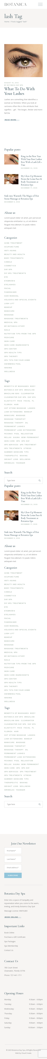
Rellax (8, 437)
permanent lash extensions (20, 430)
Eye (6, 277)
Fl (33, 401)
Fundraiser (10, 292)
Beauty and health (14, 254)
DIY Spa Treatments (15, 273)
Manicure (9, 311)
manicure (9, 415)
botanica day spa (13, 390)
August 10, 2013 (11, 83)
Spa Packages (10, 941)
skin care (9, 441)
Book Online (9, 932)
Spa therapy (11, 356)
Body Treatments (14, 258)
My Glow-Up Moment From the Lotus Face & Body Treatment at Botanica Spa (31, 180)
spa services (11, 445)
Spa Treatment (28, 445)
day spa (32, 397)
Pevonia (8, 434)
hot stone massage (15, 408)
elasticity (10, 401)
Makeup (8, 307)
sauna (16, 437)
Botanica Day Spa (15, 85)
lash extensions (13, 412)
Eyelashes (10, 285)
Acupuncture (11, 247)
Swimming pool (12, 364)
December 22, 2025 (29, 168)
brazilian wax (12, 393)
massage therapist (15, 419)
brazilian (29, 390)
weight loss (11, 459)
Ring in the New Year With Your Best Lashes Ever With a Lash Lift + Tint (31, 160)
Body (32, 386)
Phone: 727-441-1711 (13, 975)
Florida (8, 404)
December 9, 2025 (12, 202)
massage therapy (14, 423)
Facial (7, 288)
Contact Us (8, 950)
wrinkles (9, 463)
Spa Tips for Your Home (17, 360)
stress (27, 448)
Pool (16, 434)
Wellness (9, 371)
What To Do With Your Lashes (19, 91)
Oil (26, 423)
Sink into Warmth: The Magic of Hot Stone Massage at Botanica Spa (21, 197)
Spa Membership (11, 946)
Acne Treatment (13, 243)
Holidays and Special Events (20, 300)
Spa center (10, 349)
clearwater (27, 393)
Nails (7, 330)
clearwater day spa (15, 397)
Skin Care (9, 341)
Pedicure (9, 337)
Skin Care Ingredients (16, 345)
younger (20, 463)
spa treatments (13, 448)
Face (19, 401)
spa (18, 441)
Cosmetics (10, 266)
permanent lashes (14, 426)
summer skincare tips (16, 452)
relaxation (27, 434)
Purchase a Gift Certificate (14, 937)
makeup (28, 412)
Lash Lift (9, 303)
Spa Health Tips (13, 353)
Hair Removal (11, 296)
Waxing (8, 368)
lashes (31, 408)
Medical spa (10, 322)
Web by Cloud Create (23, 1053)
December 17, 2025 (29, 188)
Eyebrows (9, 281)
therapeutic (11, 456)
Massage (9, 315)
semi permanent (30, 437)
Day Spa (8, 269)
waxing (24, 456)
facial (27, 401)
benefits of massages (16, 386)
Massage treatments (16, 319)
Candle (8, 262)
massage (21, 415)
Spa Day (25, 441)
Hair (16, 404)
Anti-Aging (10, 251)
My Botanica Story (14, 326)
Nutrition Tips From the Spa (20, 334)
